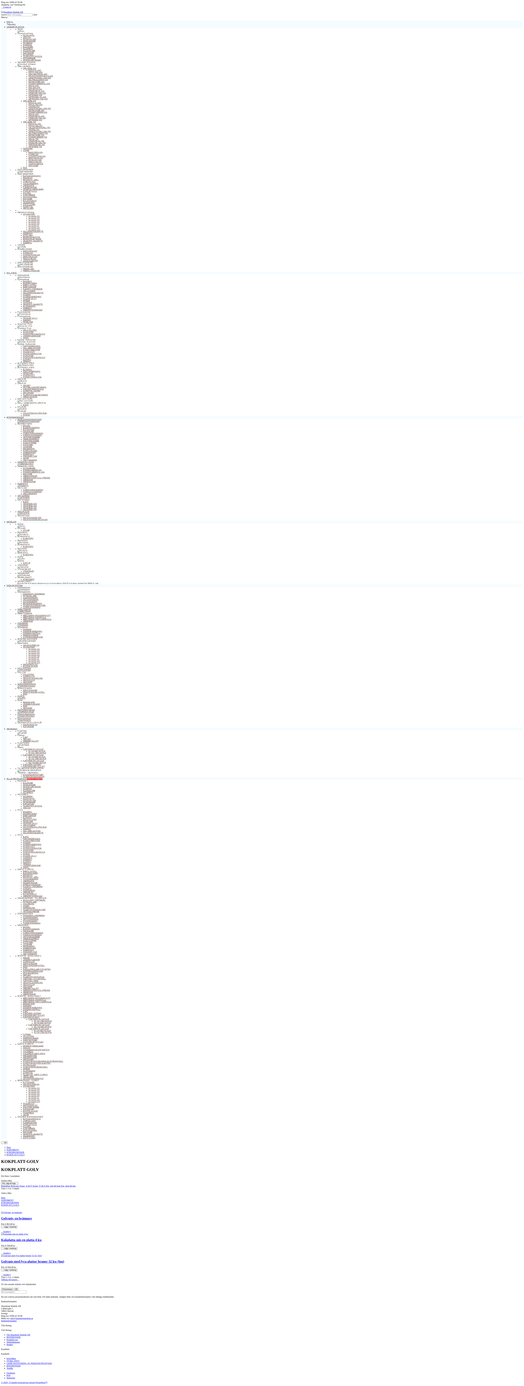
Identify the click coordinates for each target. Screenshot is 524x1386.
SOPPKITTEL (28, 207)
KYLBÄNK (27, 295)
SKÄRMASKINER (29, 453)
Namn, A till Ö (26, 1186)
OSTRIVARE (27, 447)
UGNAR (26, 151)
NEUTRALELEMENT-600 (38, 80)
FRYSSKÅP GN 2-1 (30, 318)
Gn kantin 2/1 (34, 228)
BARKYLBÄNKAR (29, 287)
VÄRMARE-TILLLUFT (31, 741)
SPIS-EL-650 (33, 114)
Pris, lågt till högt (9, 1183)
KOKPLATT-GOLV (30, 191)
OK (4, 1143)
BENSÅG (26, 426)
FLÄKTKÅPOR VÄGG (31, 1017)
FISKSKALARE (28, 432)
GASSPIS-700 (33, 130)
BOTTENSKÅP (28, 430)
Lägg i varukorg (9, 1227)
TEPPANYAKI (28, 149)
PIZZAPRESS (28, 49)
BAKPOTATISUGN (35, 152)
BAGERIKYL (27, 281)
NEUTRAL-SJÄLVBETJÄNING (34, 387)
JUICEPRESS (28, 1052)
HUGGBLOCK (29, 1104)
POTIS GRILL (28, 235)
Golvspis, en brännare (16, 1218)
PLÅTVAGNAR (28, 53)
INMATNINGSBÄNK (30, 635)
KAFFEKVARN (28, 1059)
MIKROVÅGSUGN (35, 158)
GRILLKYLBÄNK (29, 291)
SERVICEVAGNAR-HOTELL (34, 692)
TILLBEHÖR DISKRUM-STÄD (34, 605)
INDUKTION (23, 512)
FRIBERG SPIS (28, 269)
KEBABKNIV (28, 233)
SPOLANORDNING (30, 973)
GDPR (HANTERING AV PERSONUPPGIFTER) (29, 1363)
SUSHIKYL (27, 359)
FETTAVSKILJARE (30, 596)
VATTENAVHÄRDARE (31, 912)
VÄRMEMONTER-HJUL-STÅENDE (36, 478)
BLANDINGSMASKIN (31, 428)
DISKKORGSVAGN (26, 714)
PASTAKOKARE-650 (36, 110)
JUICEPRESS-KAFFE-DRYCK (34, 1054)
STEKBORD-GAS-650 (37, 118)
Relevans (15, 1186)
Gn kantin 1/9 (33, 224)
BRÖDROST (28, 178)
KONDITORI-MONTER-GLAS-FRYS (36, 1063)
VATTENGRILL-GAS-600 (38, 99)
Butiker (10, 1344)
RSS (9, 1375)
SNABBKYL (27, 243)
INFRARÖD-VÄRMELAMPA (33, 189)
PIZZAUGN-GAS (35, 160)
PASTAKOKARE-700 (36, 135)
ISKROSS (26, 1048)
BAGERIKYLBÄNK (30, 283)
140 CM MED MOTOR (37, 763)
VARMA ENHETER (30, 397)
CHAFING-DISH (29, 182)
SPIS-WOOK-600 (35, 89)
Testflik (10, 1368)
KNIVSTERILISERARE (31, 441)
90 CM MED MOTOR (36, 751)
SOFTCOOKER (29, 205)
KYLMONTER (28, 332)
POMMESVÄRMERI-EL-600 (39, 84)
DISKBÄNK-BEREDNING (32, 631)
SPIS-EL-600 (33, 86)
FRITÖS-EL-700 (34, 124)
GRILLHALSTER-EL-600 (37, 74)
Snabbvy (6, 1231)
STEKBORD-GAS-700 (37, 143)
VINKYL (26, 338)
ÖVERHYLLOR (29, 676)
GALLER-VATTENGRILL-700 (39, 128)
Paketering (22, 484)
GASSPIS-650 (33, 107)
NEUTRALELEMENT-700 (38, 133)
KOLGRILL (27, 193)
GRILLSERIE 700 (29, 122)
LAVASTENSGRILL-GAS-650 (39, 109)
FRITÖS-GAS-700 (35, 126)
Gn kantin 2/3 (34, 230)
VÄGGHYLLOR (29, 680)
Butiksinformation (9, 1321)
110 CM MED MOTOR (36, 757)
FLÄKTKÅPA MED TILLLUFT (34, 766)
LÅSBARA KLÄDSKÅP (31, 704)
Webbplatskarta (13, 1342)
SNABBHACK (28, 454)
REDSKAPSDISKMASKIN (32, 604)
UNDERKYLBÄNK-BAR (32, 336)
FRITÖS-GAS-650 (35, 105)
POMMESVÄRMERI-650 (37, 112)
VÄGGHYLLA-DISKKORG (33, 678)
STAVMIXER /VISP (30, 456)
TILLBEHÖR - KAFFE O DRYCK (35, 1075)
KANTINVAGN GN (30, 664)
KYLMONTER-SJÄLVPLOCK (34, 334)
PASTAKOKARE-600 (36, 82)
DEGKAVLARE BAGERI (32, 60)
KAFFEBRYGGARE (30, 1058)
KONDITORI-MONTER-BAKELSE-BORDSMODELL (43, 1061)
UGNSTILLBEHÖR (35, 164)
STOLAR (26, 530)
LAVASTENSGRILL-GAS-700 (39, 131)
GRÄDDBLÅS (28, 892)
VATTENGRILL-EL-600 (37, 97)
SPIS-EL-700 (33, 139)
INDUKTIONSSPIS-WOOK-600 (40, 76)
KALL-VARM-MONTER (31, 348)
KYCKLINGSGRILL (30, 197)
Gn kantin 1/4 (34, 220)
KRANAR (26, 958)
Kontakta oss (12, 1340)
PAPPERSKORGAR (26, 710)
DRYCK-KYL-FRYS (30, 330)
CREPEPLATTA (28, 186)
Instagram (11, 1378)
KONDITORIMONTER (31, 350)
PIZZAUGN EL (29, 35)
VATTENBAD (23, 496)
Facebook (11, 1373)
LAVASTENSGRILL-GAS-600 (39, 78)
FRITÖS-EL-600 (34, 70)
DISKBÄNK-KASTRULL (32, 633)
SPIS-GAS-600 (34, 88)
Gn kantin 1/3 (33, 218)
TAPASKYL (27, 361)
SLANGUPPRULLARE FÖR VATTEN (36, 969)
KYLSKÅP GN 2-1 (29, 299)
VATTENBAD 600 (35, 95)
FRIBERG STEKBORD (31, 271)
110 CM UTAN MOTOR (37, 759)
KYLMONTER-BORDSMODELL (35, 1067)
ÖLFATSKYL (27, 302)
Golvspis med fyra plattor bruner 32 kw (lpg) (32, 1261)
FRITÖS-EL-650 (34, 103)
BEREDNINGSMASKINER (29, 420)
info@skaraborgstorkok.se (21, 1318)
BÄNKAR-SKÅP (29, 702)
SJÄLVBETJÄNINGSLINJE (33, 389)
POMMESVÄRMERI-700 (37, 137)
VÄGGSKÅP (27, 682)
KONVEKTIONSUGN (36, 156)
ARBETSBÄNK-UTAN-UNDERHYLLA (37, 619)
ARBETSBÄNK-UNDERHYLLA (34, 618)
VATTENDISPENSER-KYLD (33, 1079)
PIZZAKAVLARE (29, 51)
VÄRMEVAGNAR (29, 482)
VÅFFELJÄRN (28, 208)
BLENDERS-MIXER (30, 873)
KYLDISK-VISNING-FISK (32, 354)
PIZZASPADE (28, 55)
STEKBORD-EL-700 (36, 141)
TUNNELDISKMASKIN (31, 607)
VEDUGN (27, 37)
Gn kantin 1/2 (34, 216)
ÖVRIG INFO (13, 1361)
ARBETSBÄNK (24, 609)
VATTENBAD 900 (30, 510)
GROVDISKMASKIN (30, 600)
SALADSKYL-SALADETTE (33, 241)
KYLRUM (26, 415)
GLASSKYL (27, 889)
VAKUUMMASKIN (30, 460)
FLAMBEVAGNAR (30, 187)
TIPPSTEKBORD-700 (36, 145)
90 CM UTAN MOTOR (37, 753)
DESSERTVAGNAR (30, 883)
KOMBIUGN (33, 154)
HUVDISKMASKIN (30, 602)
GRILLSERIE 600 (29, 68)
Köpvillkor (11, 1358)
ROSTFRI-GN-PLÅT (30, 666)
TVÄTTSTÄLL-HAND (30, 981)
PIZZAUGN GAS (29, 39)
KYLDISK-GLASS (29, 1065)
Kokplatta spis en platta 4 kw (21, 1240)
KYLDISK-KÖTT (29, 352)
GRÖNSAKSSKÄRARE (31, 437)
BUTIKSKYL (27, 370)
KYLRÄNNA (27, 45)
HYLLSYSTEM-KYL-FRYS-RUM (35, 413)
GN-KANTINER (29, 214)
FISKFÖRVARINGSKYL (31, 346)
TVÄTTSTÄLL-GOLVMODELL (34, 979)
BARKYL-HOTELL (30, 285)
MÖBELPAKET (29, 579)
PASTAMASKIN (29, 449)
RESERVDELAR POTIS (31, 237)
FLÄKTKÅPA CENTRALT (32, 765)
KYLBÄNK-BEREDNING (32, 297)
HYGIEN (26, 906)
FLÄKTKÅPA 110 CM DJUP (33, 755)
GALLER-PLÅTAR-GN (31, 645)
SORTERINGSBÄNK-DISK (33, 637)
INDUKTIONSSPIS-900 (32, 518)
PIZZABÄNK (28, 43)
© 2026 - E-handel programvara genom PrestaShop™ (24, 1382)
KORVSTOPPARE (29, 443)
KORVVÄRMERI (29, 195)
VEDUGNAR (33, 166)
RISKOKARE (27, 199)
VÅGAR (26, 458)
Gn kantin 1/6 (34, 222)
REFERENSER (14, 1337)
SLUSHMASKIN (29, 306)
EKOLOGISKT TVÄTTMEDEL (34, 900)
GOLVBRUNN (28, 904)
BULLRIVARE (28, 47)
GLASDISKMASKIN (30, 598)
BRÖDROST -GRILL (30, 180)
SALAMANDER (28, 203)
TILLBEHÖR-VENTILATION (33, 777)
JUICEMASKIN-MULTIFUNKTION (36, 1050)
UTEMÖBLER (28, 571)
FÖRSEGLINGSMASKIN (32, 435)
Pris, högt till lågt (68, 1186)
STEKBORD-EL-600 (36, 91)
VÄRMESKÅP (28, 480)
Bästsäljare (6, 1186)
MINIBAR (26, 301)
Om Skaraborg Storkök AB (18, 1335)
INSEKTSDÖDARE (30, 1040)
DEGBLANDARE (29, 41)
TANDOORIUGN (35, 162)
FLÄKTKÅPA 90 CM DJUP (33, 749)
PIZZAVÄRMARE (29, 58)
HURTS (20, 696)
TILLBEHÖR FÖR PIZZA (32, 56)
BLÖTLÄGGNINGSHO (32, 176)
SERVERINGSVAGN (26, 684)
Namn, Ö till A (39, 1186)
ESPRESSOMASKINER (32, 885)
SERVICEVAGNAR (30, 690)
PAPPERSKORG (29, 908)
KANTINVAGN (24, 719)
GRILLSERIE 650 (29, 101)
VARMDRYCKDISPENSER (32, 310)
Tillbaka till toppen (10, 1279)
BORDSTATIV (28, 539)
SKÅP (25, 694)
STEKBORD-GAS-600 (37, 93)
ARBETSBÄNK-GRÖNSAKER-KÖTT (36, 616)
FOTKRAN (27, 1034)
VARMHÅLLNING (25, 462)
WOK (25, 168)
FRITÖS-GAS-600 (35, 72)
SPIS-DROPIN (28, 393)
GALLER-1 (27, 385)
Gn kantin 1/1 (33, 226)
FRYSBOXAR (28, 322)
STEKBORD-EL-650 (36, 116)
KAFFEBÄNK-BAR (30, 1056)
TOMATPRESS (28, 1113)
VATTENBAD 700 (35, 147)
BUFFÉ (26, 405)
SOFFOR (26, 563)
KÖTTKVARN (28, 445)
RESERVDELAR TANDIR (32, 239)
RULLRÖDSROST (30, 201)
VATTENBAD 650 (35, 120)
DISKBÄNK (22, 623)
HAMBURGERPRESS (31, 439)
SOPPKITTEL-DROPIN (31, 391)
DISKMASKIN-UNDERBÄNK (34, 594)
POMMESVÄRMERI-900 (32, 470)
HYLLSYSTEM (24, 668)
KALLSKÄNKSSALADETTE (33, 232)
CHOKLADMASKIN (30, 184)
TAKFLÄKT (27, 739)
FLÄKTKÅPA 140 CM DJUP (33, 761)
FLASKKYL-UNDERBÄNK (33, 289)
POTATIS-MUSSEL (30, 451)
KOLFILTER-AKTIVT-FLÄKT (33, 775)
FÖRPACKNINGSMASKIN (33, 433)
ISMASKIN (27, 320)
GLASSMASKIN (29, 891)
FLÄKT (25, 737)
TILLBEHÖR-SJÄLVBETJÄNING (35, 395)
